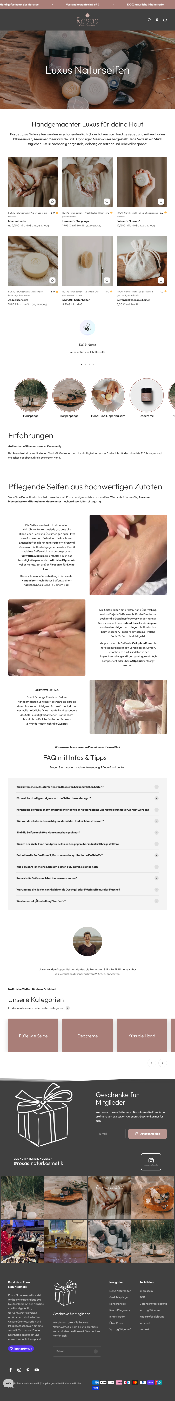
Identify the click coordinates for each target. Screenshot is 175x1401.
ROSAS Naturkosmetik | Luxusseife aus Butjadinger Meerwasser (25, 293)
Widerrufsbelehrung (151, 1316)
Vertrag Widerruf (120, 1329)
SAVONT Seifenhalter (76, 300)
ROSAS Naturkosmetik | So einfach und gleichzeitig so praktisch (80, 293)
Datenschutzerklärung (153, 1303)
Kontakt (144, 1329)
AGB (142, 1297)
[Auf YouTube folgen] (36, 1370)
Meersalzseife (17, 221)
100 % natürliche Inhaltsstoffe (57, 4)
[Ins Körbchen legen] (52, 202)
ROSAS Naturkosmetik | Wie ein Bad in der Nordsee (27, 215)
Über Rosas (116, 1323)
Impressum (146, 1290)
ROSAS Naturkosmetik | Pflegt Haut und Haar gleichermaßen (83, 215)
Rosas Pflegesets (119, 1310)
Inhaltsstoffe (117, 1316)
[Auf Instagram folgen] (19, 1370)
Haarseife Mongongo (75, 221)
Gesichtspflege (118, 1297)
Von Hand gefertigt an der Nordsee (126, 4)
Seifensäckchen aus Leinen (133, 300)
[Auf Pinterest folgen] (28, 1370)
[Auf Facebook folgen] (10, 1370)
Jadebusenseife (18, 300)
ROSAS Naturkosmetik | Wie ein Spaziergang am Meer (137, 215)
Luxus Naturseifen (120, 1290)
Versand (144, 1323)
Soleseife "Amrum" (128, 221)
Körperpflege (117, 1303)
